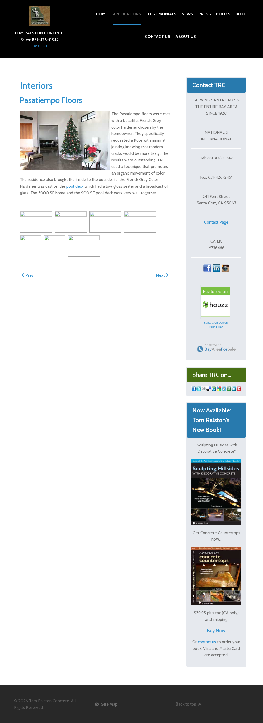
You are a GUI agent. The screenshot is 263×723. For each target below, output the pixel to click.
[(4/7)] (140, 222)
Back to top (186, 704)
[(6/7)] (54, 251)
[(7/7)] (84, 246)
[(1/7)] (36, 222)
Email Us (39, 46)
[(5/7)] (30, 251)
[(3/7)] (105, 222)
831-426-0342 (45, 39)
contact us (207, 641)
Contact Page (216, 222)
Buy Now (216, 630)
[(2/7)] (71, 222)
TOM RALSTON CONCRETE (39, 33)
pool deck (74, 186)
